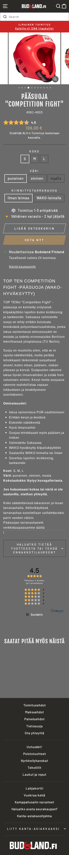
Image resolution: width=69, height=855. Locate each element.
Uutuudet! (34, 747)
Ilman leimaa (18, 198)
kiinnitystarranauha (35, 190)
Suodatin (36, 614)
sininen (37, 178)
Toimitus (37, 133)
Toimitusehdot (34, 705)
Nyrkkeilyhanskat (34, 760)
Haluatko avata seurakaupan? (35, 809)
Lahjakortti (34, 788)
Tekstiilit (34, 767)
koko (34, 151)
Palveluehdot (34, 719)
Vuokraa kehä (34, 795)
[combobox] (34, 16)
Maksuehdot (34, 712)
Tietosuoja (34, 726)
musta (56, 178)
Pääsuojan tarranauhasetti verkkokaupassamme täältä (24, 525)
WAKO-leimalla (49, 198)
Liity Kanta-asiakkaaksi (33, 828)
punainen (15, 178)
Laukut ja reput (34, 774)
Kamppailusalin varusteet (34, 802)
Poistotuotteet (34, 754)
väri (34, 171)
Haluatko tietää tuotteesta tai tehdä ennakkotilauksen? (34, 548)
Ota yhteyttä (34, 733)
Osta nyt (34, 240)
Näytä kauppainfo (22, 266)
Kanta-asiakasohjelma (34, 816)
